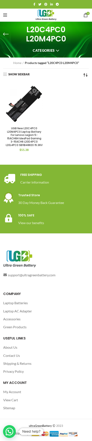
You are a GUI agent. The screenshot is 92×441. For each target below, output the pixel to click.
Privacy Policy (13, 371)
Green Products (15, 327)
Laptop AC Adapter (17, 311)
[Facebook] (34, 4)
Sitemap (9, 408)
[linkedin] (51, 4)
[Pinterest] (46, 4)
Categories (44, 50)
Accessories (12, 319)
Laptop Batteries (15, 303)
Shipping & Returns (17, 363)
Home (17, 63)
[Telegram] (57, 4)
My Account (12, 392)
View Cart (10, 400)
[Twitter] (40, 4)
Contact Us (11, 355)
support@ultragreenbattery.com (31, 275)
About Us (10, 347)
